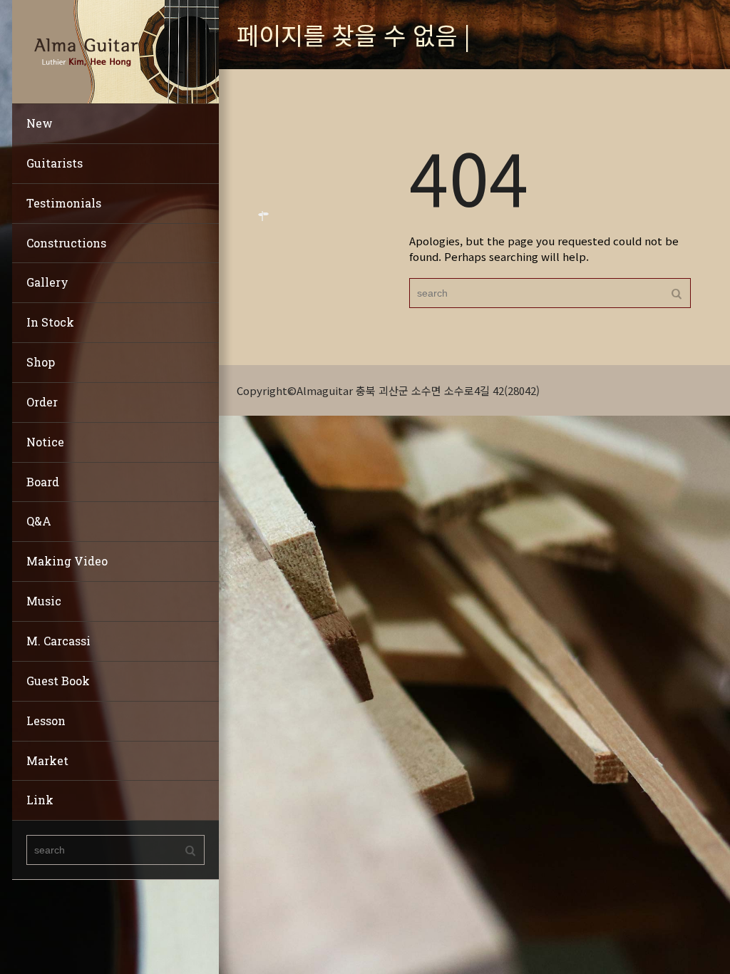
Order (42, 401)
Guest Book (58, 680)
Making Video (67, 560)
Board (42, 481)
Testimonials (63, 202)
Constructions (66, 242)
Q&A (38, 520)
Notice (45, 441)
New (39, 123)
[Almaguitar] (115, 50)
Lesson (46, 720)
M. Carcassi (58, 640)
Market (47, 760)
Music (43, 600)
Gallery (47, 282)
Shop (40, 361)
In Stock (50, 321)
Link (39, 799)
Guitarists (54, 162)
